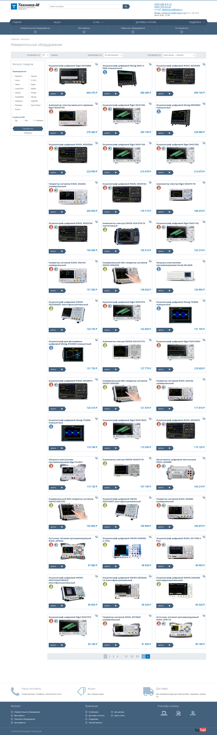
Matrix (33, 89)
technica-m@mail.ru (172, 9)
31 (126, 656)
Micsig (33, 97)
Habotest (18, 101)
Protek (33, 93)
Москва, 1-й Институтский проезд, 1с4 (170, 13)
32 (131, 656)
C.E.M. (33, 80)
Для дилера (119, 712)
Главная (17, 22)
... (121, 656)
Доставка (162, 688)
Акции (57, 22)
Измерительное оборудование (35, 28)
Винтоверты (84, 28)
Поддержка (195, 22)
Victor (17, 80)
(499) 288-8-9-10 (163, 4)
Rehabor (18, 105)
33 (137, 656)
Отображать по (33, 55)
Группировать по (95, 55)
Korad (17, 109)
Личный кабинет (95, 723)
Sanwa (34, 76)
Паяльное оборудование (133, 28)
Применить (27, 128)
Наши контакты (31, 688)
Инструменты (181, 28)
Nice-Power (36, 105)
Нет (26, 120)
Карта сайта (119, 716)
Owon (17, 85)
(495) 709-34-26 (162, 6)
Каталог (25, 39)
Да (16, 120)
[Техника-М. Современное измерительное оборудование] (25, 6)
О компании (94, 712)
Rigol (33, 85)
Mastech (18, 76)
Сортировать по (154, 55)
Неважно (39, 120)
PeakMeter (19, 97)
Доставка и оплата (146, 22)
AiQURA (34, 101)
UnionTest (19, 89)
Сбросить (28, 133)
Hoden (18, 93)
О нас (96, 22)
